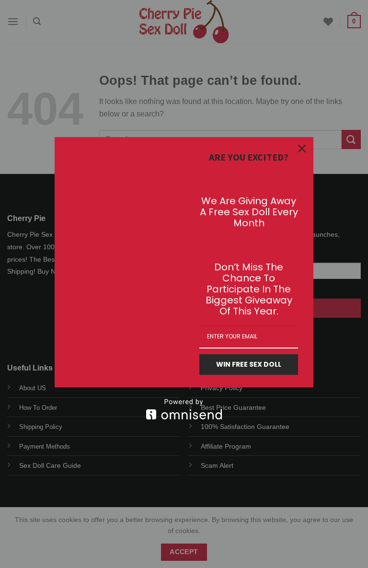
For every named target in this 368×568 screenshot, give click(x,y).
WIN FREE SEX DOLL (248, 364)
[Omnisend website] (184, 409)
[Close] (301, 148)
